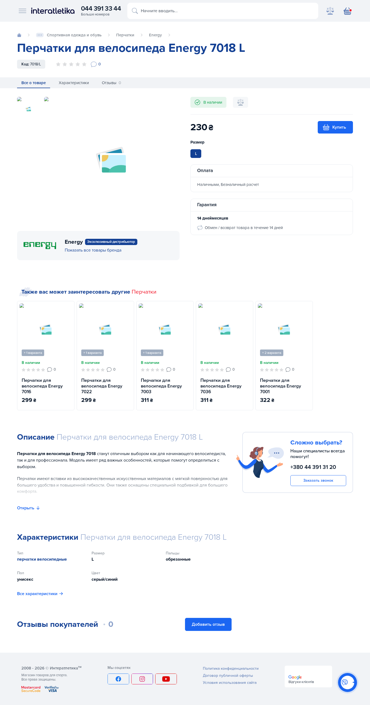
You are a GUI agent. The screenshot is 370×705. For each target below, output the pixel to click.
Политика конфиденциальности (231, 668)
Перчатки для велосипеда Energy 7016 (42, 386)
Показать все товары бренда (93, 250)
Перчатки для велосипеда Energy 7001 (280, 386)
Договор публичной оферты (228, 675)
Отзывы (111, 82)
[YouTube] (166, 679)
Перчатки (144, 291)
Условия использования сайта (230, 682)
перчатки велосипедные (42, 559)
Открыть (25, 508)
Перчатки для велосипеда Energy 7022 (101, 386)
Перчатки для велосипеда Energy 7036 (221, 386)
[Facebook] (118, 679)
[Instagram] (142, 679)
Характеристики (74, 82)
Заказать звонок (318, 480)
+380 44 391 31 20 (313, 466)
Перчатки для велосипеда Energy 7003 (161, 386)
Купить (339, 127)
